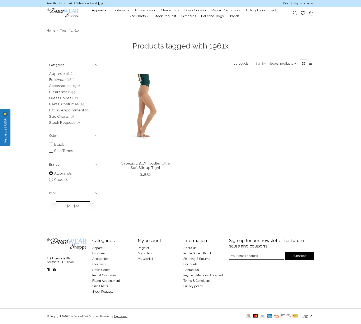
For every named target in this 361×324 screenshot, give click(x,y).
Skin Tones (63, 150)
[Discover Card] (276, 316)
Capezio (61, 179)
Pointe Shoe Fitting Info (199, 253)
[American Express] (269, 316)
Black (59, 144)
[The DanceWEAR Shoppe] (62, 13)
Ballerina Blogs (212, 16)
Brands (234, 16)
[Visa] (262, 316)
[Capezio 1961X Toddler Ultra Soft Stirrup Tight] (145, 115)
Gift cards (188, 16)
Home (51, 30)
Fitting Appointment (261, 10)
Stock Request (165, 16)
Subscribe (299, 256)
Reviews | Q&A (5, 130)
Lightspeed (120, 316)
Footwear (57, 79)
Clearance (58, 92)
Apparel (56, 73)
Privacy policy (193, 286)
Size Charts (59, 116)
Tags (63, 30)
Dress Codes (60, 98)
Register (143, 248)
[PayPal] (295, 316)
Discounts (190, 264)
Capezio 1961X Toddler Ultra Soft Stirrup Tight (145, 165)
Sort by (260, 63)
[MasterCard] (255, 316)
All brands (63, 173)
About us (189, 248)
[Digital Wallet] (286, 316)
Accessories (60, 85)
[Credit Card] (248, 316)
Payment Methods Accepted (203, 275)
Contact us (191, 270)
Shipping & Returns (196, 258)
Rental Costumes (64, 104)
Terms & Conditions (196, 280)
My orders (145, 253)
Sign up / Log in (303, 3)
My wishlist (145, 258)
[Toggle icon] (295, 13)
